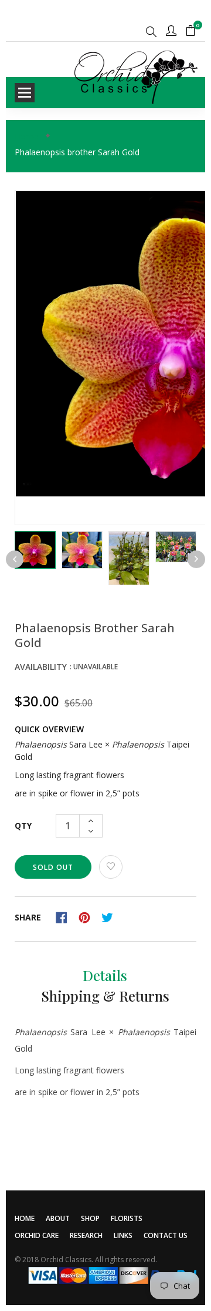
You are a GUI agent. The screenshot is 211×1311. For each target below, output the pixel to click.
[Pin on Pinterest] (88, 916)
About (58, 1218)
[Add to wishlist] (110, 867)
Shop (90, 1218)
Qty (23, 825)
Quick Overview (49, 729)
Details (105, 975)
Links (123, 1235)
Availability (41, 666)
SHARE (28, 917)
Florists (126, 1218)
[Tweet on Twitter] (110, 916)
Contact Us (166, 1235)
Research (86, 1235)
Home (25, 1218)
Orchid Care (37, 1235)
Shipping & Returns (105, 996)
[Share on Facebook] (66, 916)
